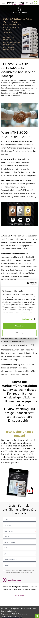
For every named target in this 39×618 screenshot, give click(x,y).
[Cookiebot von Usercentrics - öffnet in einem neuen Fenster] (28, 283)
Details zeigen (27, 319)
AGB (10, 572)
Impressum (6, 613)
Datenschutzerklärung (24, 570)
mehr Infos (19, 595)
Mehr (18, 333)
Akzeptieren (19, 326)
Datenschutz (23, 613)
